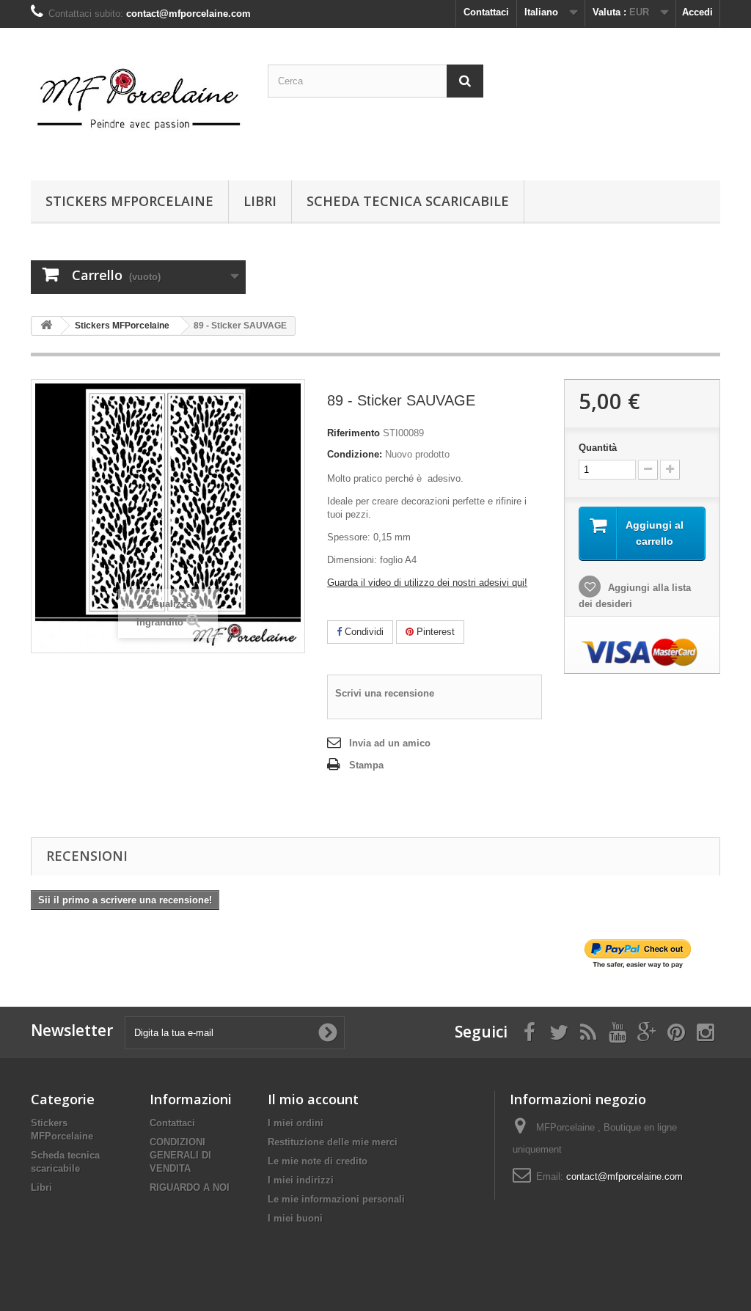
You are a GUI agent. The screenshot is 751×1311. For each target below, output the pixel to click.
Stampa (366, 765)
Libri (259, 201)
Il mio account (313, 1099)
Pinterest (434, 631)
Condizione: (354, 454)
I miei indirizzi (301, 1180)
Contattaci (486, 12)
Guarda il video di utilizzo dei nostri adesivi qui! (427, 582)
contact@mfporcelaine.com (624, 1176)
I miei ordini (295, 1122)
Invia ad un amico (390, 743)
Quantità (598, 447)
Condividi (363, 631)
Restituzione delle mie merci (333, 1141)
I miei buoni (295, 1218)
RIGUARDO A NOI (190, 1187)
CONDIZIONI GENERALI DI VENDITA (180, 1155)
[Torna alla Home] (46, 326)
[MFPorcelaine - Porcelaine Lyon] (138, 100)
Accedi (697, 12)
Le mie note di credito (317, 1161)
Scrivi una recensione (384, 693)
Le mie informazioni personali (336, 1199)
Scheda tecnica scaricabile (408, 201)
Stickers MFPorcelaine (129, 201)
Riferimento (353, 432)
